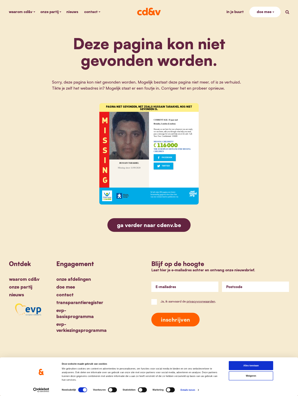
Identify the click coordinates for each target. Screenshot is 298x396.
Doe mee (264, 11)
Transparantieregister (79, 302)
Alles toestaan (251, 365)
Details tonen (188, 390)
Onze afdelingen (73, 279)
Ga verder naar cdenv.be (149, 225)
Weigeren (251, 375)
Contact (91, 11)
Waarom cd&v (20, 11)
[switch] (112, 389)
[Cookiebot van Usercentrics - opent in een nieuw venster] (41, 390)
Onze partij (49, 11)
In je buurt (235, 11)
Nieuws (72, 11)
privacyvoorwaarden (201, 301)
